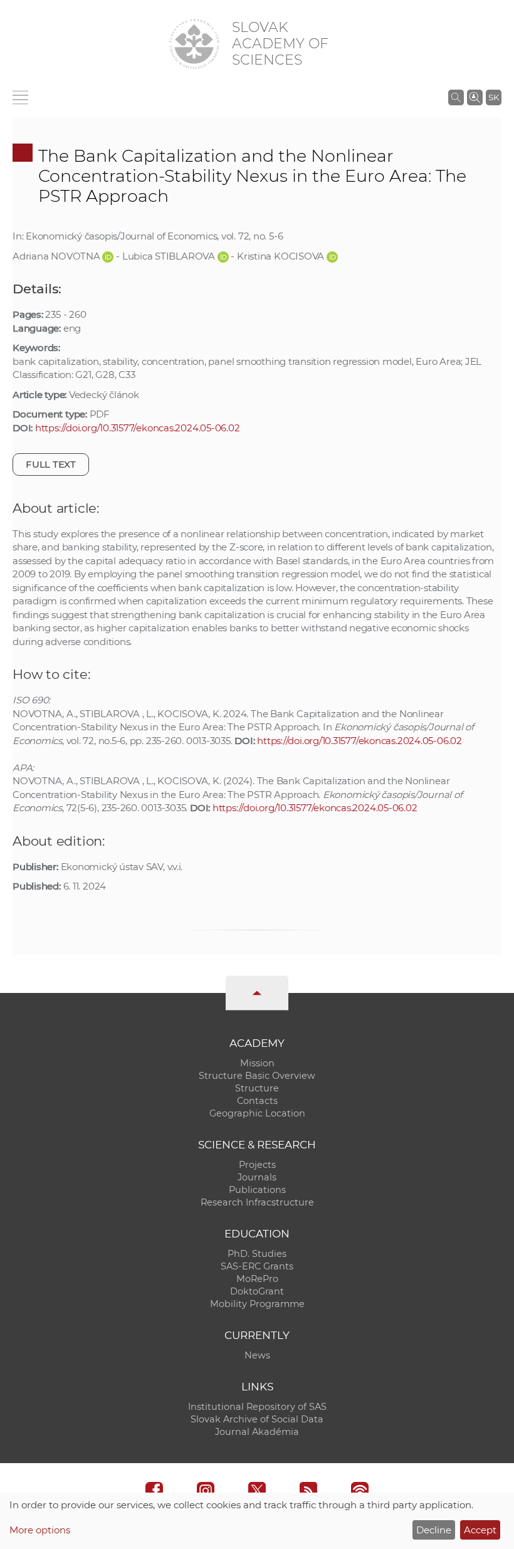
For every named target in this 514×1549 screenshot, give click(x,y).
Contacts (257, 1100)
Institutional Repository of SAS (257, 1406)
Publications (257, 1189)
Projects (257, 1164)
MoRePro (257, 1278)
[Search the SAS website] (456, 97)
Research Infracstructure (257, 1202)
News (257, 1355)
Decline (433, 1530)
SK (493, 97)
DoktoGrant (257, 1291)
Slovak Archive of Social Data (257, 1419)
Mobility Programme (257, 1304)
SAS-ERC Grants (257, 1266)
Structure (257, 1088)
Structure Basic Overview (257, 1075)
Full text (51, 464)
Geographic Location (257, 1113)
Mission (257, 1063)
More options (39, 1530)
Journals (257, 1177)
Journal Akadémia (257, 1431)
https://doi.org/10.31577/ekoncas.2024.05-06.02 (137, 428)
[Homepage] (194, 44)
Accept (480, 1530)
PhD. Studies (257, 1253)
